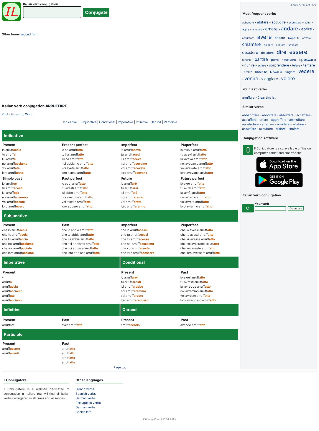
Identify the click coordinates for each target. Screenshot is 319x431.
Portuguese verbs (88, 402)
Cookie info (83, 412)
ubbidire (261, 72)
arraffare (268, 124)
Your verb (262, 204)
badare (280, 38)
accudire (278, 22)
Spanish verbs (86, 393)
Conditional (107, 122)
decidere (250, 52)
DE (313, 5)
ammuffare (297, 119)
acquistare (295, 22)
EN (300, 5)
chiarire (268, 44)
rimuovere (289, 59)
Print (5, 114)
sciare (262, 65)
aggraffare (278, 119)
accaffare (303, 115)
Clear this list (267, 97)
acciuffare (249, 119)
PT (308, 5)
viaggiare (269, 78)
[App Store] (279, 171)
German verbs (85, 398)
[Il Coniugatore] (11, 12)
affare (264, 119)
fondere (247, 59)
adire (307, 22)
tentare (309, 65)
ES (304, 5)
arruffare (248, 97)
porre (275, 59)
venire (251, 78)
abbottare (248, 22)
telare (296, 65)
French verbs (85, 389)
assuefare (248, 38)
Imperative (125, 122)
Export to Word (22, 114)
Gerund (156, 122)
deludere (267, 53)
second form (29, 34)
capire (293, 37)
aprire (306, 29)
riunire (249, 65)
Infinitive (142, 122)
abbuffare (286, 115)
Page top (120, 367)
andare (289, 28)
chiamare (251, 44)
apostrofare (250, 124)
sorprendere (279, 65)
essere (298, 51)
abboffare (269, 115)
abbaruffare (250, 115)
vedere (306, 71)
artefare (298, 124)
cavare (306, 38)
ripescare (307, 59)
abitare (262, 22)
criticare (293, 44)
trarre (248, 72)
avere (264, 36)
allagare (257, 29)
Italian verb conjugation (40, 4)
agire (245, 29)
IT (291, 5)
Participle (170, 122)
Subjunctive (88, 122)
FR (295, 5)
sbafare (294, 129)
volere (288, 78)
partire (261, 59)
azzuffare (266, 129)
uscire (276, 71)
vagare (290, 72)
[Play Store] (279, 186)
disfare (281, 129)
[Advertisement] (120, 70)
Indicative (70, 122)
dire (281, 52)
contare (280, 44)
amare (271, 28)
